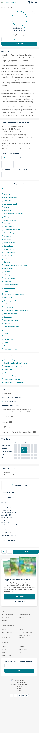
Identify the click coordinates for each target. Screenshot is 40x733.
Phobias (6, 304)
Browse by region (24, 614)
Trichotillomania (9, 346)
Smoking (6, 333)
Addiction (7, 194)
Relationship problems (11, 320)
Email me (19, 44)
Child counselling (9, 360)
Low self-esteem (9, 288)
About (3, 646)
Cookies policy (23, 649)
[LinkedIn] (27, 695)
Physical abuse (8, 307)
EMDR (6, 373)
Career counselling (10, 220)
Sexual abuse (8, 330)
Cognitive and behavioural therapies (16, 363)
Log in (21, 629)
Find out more (19, 602)
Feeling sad (7, 259)
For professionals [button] (7, 626)
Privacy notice (6, 655)
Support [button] (4, 611)
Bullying (6, 217)
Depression (7, 236)
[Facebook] (11, 695)
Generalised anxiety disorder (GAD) (15, 265)
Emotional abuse (9, 252)
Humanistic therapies (11, 376)
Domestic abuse (9, 243)
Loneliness (7, 281)
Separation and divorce (11, 326)
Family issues (8, 255)
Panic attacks (8, 297)
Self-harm (7, 323)
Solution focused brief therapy (14, 382)
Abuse (6, 191)
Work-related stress (10, 349)
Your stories (5, 617)
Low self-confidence (11, 284)
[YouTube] (23, 695)
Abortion (7, 188)
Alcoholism (7, 201)
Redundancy (8, 317)
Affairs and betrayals (10, 197)
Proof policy (5, 637)
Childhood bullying (10, 233)
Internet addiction (10, 278)
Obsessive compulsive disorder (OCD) (16, 294)
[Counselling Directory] (10, 2)
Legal (3, 652)
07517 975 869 (19, 39)
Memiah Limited (26, 727)
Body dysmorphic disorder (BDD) (14, 213)
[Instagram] (15, 695)
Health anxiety (8, 268)
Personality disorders (11, 301)
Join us (3, 629)
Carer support (8, 223)
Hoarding (7, 272)
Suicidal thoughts (9, 339)
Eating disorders (9, 249)
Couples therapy (9, 369)
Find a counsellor (7, 614)
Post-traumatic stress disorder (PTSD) (16, 310)
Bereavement (8, 210)
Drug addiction (8, 246)
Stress (6, 336)
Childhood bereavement (12, 230)
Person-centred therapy (12, 379)
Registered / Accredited (12, 158)
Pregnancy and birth (10, 314)
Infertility (7, 275)
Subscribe (19, 596)
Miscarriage (7, 291)
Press (20, 652)
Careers (22, 646)
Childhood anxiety (10, 226)
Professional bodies (25, 632)
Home (3, 7)
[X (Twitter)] (19, 695)
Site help (21, 617)
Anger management (10, 204)
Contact (4, 649)
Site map (4, 620)
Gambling (7, 262)
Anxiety (6, 207)
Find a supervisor (7, 632)
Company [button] (4, 643)
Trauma (6, 343)
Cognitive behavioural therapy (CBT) (16, 366)
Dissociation (8, 239)
